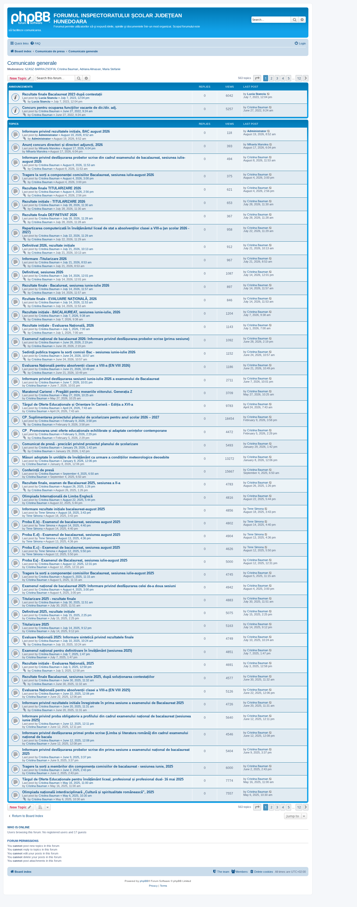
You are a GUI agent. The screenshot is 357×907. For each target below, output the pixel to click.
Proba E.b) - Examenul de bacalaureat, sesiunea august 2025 (71, 522)
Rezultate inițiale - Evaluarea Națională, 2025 (58, 663)
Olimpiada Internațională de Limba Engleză (57, 496)
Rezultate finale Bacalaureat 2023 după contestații (62, 94)
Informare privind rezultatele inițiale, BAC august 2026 (66, 131)
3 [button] (277, 78)
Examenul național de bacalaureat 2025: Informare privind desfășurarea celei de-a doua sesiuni (99, 586)
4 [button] (283, 78)
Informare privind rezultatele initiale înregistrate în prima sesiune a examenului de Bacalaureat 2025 (103, 703)
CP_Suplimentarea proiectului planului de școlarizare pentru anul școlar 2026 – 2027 (90, 417)
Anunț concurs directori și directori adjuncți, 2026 (62, 145)
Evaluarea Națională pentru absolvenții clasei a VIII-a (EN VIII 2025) (76, 690)
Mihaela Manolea (49, 148)
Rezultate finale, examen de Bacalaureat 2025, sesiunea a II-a (71, 483)
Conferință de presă (38, 470)
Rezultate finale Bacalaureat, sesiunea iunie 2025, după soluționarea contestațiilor (88, 677)
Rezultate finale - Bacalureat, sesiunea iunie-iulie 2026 (65, 285)
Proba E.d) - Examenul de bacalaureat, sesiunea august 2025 (71, 535)
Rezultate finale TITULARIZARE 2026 (51, 188)
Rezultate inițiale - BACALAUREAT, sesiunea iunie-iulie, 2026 (71, 312)
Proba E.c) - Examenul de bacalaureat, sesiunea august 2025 (71, 547)
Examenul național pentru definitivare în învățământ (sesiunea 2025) (77, 651)
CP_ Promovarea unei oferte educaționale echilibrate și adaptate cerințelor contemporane (94, 431)
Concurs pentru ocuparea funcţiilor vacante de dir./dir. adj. (69, 108)
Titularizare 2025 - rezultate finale (49, 599)
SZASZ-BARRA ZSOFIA (40, 69)
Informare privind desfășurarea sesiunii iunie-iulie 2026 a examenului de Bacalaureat (90, 379)
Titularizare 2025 (35, 624)
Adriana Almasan (90, 69)
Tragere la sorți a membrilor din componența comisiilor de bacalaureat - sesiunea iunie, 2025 (97, 766)
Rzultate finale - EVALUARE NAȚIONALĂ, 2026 (59, 299)
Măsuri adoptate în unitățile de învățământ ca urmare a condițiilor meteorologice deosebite (95, 457)
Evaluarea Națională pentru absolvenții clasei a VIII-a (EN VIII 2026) (76, 365)
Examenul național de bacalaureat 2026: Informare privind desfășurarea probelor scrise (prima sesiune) (105, 339)
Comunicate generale (32, 63)
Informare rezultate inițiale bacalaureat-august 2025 (63, 509)
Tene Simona (47, 512)
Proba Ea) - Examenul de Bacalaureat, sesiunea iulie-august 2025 (74, 560)
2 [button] (271, 78)
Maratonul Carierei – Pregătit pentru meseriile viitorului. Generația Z (77, 392)
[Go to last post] (268, 93)
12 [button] (299, 78)
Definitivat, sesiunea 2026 (42, 272)
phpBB (144, 881)
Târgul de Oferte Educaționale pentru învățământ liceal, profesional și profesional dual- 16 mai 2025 (102, 779)
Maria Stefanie (111, 69)
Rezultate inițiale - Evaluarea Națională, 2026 (58, 325)
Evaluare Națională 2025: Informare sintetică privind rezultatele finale (78, 637)
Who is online (18, 827)
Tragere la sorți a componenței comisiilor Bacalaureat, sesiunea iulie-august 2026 (88, 175)
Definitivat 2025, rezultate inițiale (48, 612)
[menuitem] (35, 43)
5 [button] (289, 78)
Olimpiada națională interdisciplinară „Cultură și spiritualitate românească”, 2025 (88, 792)
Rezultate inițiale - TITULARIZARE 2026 (53, 201)
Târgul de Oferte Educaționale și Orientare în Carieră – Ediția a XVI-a (77, 404)
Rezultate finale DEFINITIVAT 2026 (49, 215)
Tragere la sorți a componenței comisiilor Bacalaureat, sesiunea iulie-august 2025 (88, 573)
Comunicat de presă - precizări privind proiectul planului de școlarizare (80, 444)
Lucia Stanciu (48, 97)
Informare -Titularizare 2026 (44, 259)
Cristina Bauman (67, 69)
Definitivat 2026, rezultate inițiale (48, 245)
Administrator (48, 135)
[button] (257, 78)
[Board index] (31, 17)
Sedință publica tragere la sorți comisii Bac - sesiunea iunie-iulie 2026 (78, 352)
